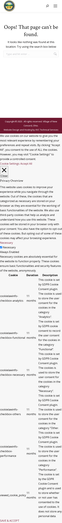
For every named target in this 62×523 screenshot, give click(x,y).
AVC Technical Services (46, 129)
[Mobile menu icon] (55, 6)
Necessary (9, 247)
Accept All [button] (26, 163)
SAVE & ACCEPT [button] (9, 521)
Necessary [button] (6, 243)
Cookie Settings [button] (10, 163)
